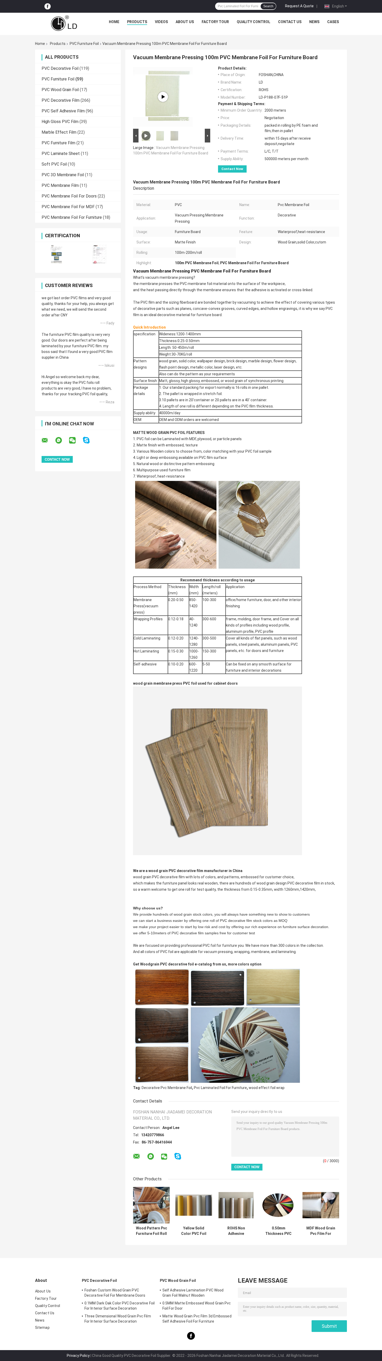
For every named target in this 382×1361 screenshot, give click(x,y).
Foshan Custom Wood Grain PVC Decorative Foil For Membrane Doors (114, 1292)
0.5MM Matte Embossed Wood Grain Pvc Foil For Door (196, 1305)
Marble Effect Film (59, 132)
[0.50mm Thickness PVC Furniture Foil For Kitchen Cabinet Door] (278, 1205)
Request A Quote (299, 6)
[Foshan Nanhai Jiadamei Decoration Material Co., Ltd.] (64, 23)
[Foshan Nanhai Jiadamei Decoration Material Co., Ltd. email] (48, 440)
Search (268, 6)
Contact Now (232, 169)
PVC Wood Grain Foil (60, 89)
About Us (185, 22)
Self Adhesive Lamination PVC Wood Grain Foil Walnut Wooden (192, 1292)
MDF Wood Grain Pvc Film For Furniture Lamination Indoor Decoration (320, 1231)
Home (114, 22)
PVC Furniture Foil (84, 44)
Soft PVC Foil (54, 164)
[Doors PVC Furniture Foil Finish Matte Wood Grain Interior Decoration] (163, 97)
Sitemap (42, 1327)
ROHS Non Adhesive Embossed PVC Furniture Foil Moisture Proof (236, 1231)
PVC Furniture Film (58, 142)
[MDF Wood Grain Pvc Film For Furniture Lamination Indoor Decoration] (320, 1205)
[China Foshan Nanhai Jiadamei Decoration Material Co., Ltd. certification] (56, 253)
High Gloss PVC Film (60, 121)
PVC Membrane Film (60, 185)
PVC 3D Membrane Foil (63, 174)
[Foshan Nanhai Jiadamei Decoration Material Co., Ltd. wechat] (75, 440)
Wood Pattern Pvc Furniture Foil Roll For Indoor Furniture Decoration (151, 1231)
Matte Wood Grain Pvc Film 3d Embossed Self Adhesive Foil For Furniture (197, 1318)
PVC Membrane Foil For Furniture (72, 217)
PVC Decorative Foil (60, 68)
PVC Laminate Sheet (61, 153)
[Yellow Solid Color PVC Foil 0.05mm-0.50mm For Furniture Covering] (193, 1205)
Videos (161, 22)
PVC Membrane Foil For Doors (69, 196)
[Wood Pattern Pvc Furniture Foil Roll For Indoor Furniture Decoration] (151, 1205)
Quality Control (253, 22)
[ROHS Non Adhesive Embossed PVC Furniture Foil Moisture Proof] (236, 1205)
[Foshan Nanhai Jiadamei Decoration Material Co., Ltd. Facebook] (47, 6)
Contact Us (289, 22)
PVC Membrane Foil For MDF (68, 206)
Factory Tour (215, 22)
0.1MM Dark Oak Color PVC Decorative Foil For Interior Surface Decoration (119, 1305)
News (314, 22)
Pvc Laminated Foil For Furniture (220, 1088)
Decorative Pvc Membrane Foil (167, 1088)
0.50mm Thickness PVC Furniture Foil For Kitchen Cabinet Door (279, 1231)
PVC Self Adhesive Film (63, 110)
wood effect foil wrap (267, 1088)
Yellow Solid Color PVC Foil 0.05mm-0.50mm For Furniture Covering (194, 1231)
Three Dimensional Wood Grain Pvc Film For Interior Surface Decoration (117, 1318)
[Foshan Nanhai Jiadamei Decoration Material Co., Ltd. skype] (89, 440)
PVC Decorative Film (61, 100)
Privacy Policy (78, 1355)
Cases (333, 22)
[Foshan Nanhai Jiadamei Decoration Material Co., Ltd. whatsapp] (61, 440)
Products (137, 22)
